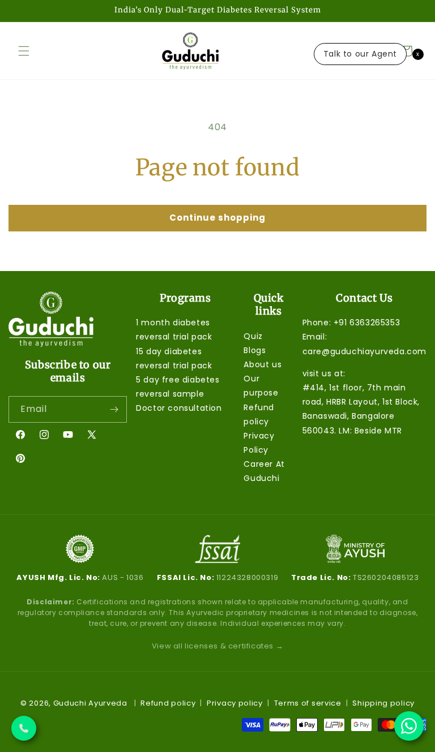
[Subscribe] (113, 409)
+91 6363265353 (367, 322)
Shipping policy (383, 703)
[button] (23, 50)
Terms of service (308, 703)
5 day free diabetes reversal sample (177, 386)
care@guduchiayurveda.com (364, 351)
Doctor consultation (178, 408)
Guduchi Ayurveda (90, 703)
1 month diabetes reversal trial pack (174, 329)
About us (263, 364)
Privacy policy (235, 703)
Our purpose (261, 385)
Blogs (255, 350)
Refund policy (259, 414)
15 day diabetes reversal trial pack (174, 358)
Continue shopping (217, 218)
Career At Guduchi (264, 471)
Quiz (253, 336)
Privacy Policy (259, 443)
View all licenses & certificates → (217, 646)
